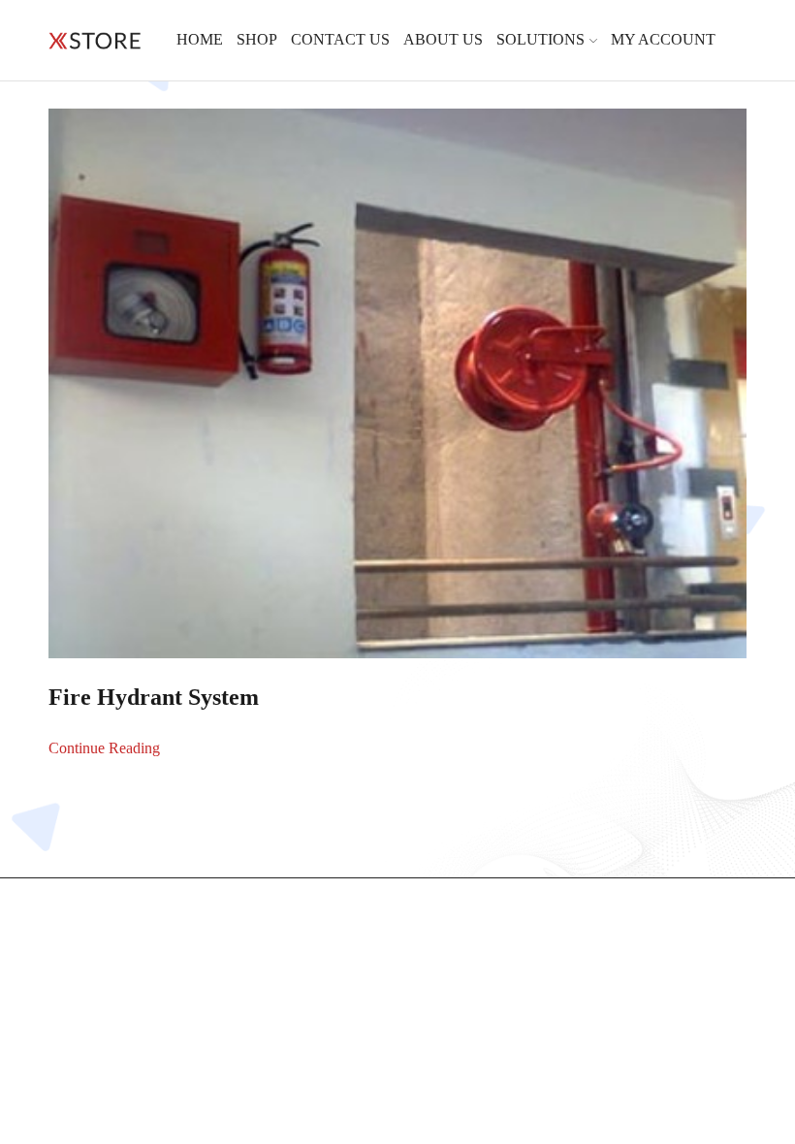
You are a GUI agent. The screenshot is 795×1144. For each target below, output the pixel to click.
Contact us (340, 39)
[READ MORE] (398, 379)
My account (663, 39)
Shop (257, 39)
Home (199, 39)
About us (443, 39)
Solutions (540, 39)
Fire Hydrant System (153, 697)
